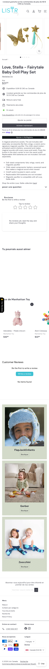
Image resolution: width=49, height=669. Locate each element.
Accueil (4, 59)
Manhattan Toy (21, 299)
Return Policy (7, 617)
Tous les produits (8, 611)
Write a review (24, 374)
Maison (5, 605)
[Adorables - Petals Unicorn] (17, 322)
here (35, 183)
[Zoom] (39, 51)
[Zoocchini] (24, 539)
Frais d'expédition (8, 115)
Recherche (6, 614)
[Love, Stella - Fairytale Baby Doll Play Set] (17, 272)
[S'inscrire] (36, 590)
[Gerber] (24, 482)
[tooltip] (44, 136)
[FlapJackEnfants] (24, 426)
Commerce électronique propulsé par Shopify (19, 664)
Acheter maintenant (24, 125)
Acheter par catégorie (10, 608)
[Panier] (39, 11)
